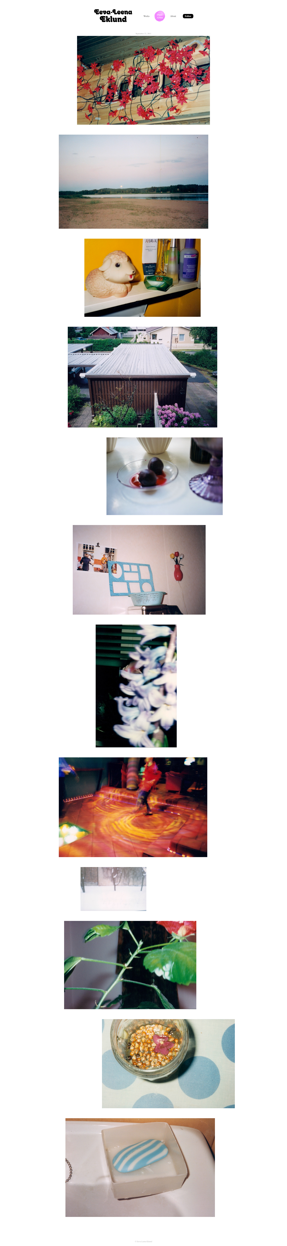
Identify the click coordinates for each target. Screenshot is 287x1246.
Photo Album (160, 16)
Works (146, 16)
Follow (188, 16)
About (173, 16)
